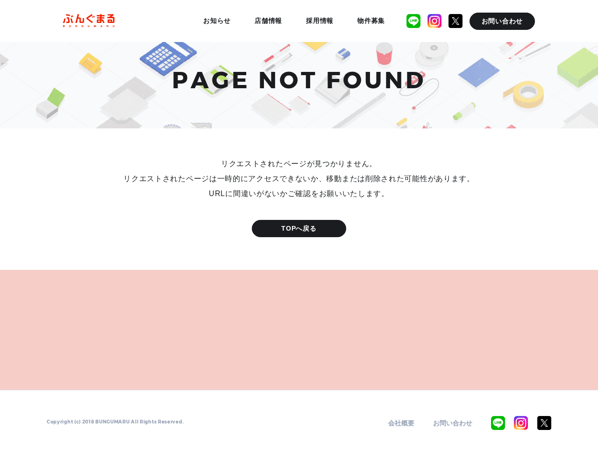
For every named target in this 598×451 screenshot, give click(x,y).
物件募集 (371, 20)
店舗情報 (268, 20)
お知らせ (217, 20)
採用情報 (320, 20)
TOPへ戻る (298, 228)
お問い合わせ (452, 423)
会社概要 (401, 423)
